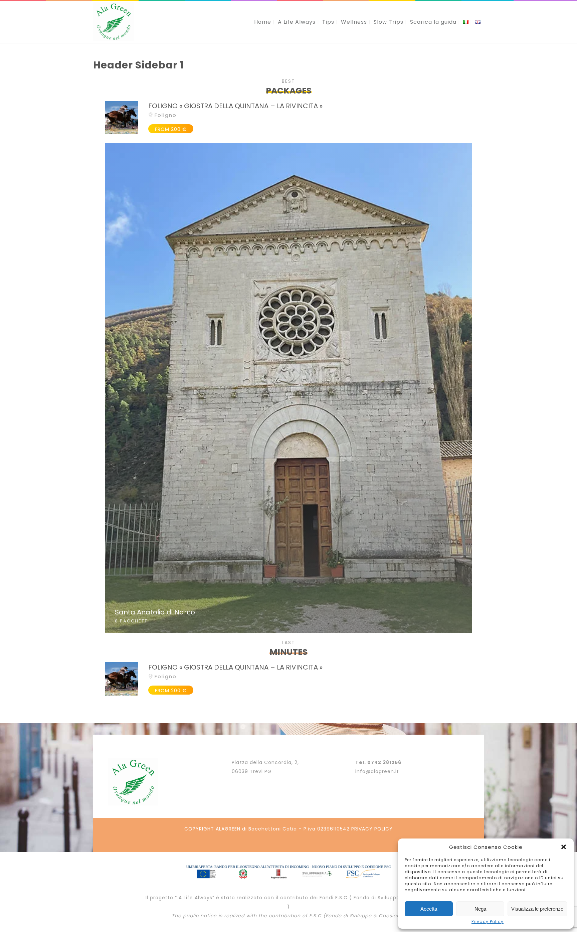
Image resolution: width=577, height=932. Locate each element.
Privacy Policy (487, 922)
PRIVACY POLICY (372, 828)
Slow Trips (388, 22)
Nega (480, 909)
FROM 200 (171, 129)
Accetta (428, 909)
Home (262, 22)
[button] (563, 847)
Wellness (354, 22)
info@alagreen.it (377, 771)
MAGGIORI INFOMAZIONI (288, 388)
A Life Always (297, 22)
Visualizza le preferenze (537, 909)
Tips (328, 22)
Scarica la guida (433, 22)
